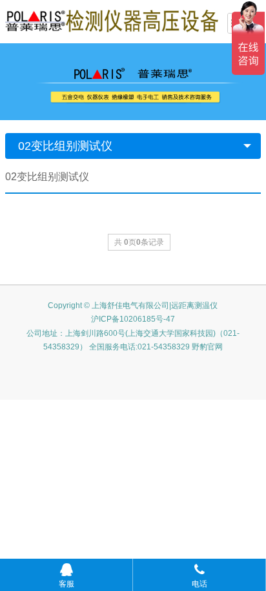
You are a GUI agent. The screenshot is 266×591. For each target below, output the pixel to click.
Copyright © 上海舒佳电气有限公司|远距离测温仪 (133, 305)
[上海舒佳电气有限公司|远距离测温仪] (111, 20)
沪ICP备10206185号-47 (133, 319)
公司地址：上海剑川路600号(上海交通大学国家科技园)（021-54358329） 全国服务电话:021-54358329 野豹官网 (133, 340)
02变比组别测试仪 (65, 146)
